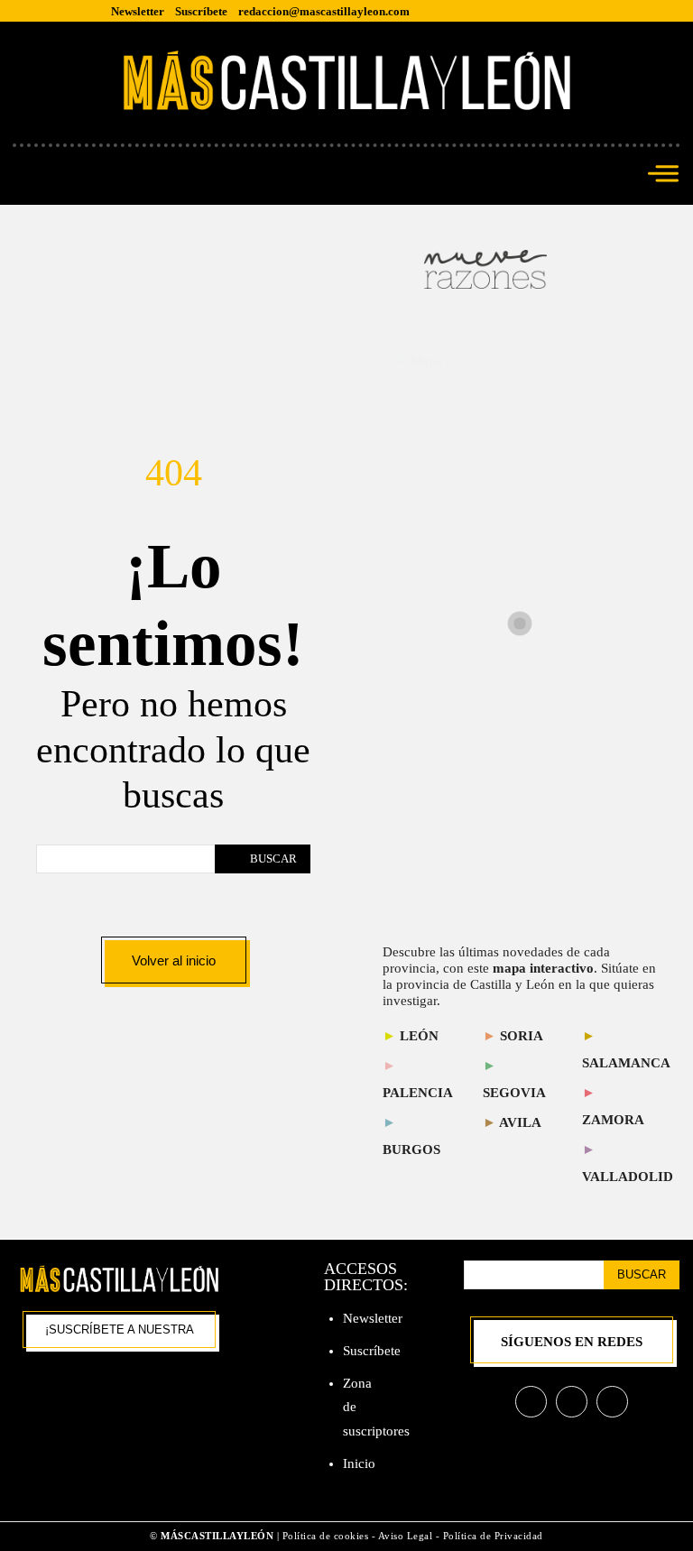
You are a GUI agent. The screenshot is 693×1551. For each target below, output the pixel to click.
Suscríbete (372, 1350)
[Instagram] (571, 1401)
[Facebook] (531, 1401)
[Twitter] (612, 1401)
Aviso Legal (407, 1535)
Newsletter (372, 1318)
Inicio (359, 1463)
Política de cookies (325, 1535)
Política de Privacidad (493, 1535)
